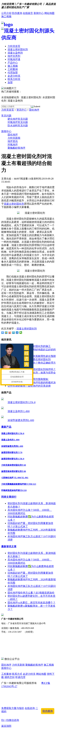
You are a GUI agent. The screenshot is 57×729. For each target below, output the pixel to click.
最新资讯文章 (8, 546)
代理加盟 (13, 72)
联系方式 (17, 674)
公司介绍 (6, 13)
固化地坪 (34, 109)
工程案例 (13, 69)
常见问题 (6, 115)
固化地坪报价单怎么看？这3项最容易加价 (31, 592)
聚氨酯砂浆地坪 (16, 147)
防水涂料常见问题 (18, 125)
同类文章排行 (8, 496)
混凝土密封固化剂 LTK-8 (21, 402)
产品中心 (13, 62)
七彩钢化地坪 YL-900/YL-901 (14, 477)
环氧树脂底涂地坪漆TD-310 (14, 490)
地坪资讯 (13, 141)
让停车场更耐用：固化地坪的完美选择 (29, 385)
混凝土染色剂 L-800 (19, 411)
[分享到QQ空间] (6, 332)
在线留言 (28, 13)
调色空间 (9, 677)
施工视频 (6, 16)
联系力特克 (14, 79)
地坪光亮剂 (14, 56)
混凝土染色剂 (15, 52)
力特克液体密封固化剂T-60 (13, 465)
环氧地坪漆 (14, 59)
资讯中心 (21, 109)
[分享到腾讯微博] (13, 332)
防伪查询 (17, 13)
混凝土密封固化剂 (18, 49)
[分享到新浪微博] (10, 332)
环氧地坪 (13, 144)
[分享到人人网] (17, 332)
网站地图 (49, 13)
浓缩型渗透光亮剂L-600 (21, 420)
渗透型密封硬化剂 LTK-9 (12, 459)
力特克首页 (14, 46)
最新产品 (6, 426)
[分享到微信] (20, 332)
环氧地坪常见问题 (18, 122)
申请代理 (20, 677)
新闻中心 (39, 13)
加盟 (10, 82)
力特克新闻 (14, 138)
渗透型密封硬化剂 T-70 (11, 452)
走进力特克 (14, 76)
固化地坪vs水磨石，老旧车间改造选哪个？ (31, 602)
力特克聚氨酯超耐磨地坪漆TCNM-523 (18, 484)
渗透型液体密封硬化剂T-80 (13, 471)
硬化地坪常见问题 (18, 119)
